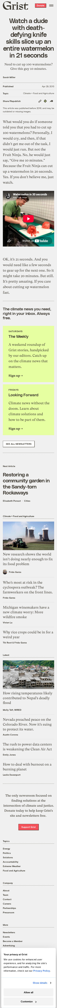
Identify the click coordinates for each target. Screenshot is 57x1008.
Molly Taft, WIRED (12, 709)
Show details (40, 982)
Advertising (9, 945)
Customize (27, 1001)
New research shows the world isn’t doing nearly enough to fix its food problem (28, 559)
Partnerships (9, 908)
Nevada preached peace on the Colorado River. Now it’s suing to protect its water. (27, 724)
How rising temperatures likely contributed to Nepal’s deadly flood (27, 698)
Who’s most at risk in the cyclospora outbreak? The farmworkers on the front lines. (28, 587)
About (6, 890)
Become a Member (12, 941)
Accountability (10, 861)
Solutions (8, 857)
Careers (7, 903)
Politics (7, 853)
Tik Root (7, 642)
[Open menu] (51, 5)
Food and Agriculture (14, 870)
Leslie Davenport (11, 774)
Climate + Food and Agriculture (38, 93)
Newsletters (9, 932)
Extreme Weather (12, 866)
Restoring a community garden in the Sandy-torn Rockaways (26, 483)
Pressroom (8, 912)
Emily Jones (9, 754)
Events (6, 936)
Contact (7, 899)
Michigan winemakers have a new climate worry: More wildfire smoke (26, 612)
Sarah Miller (9, 77)
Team (5, 895)
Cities (27, 500)
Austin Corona (10, 734)
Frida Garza (15, 572)
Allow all (28, 992)
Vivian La (7, 622)
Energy (6, 848)
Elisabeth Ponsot (12, 500)
